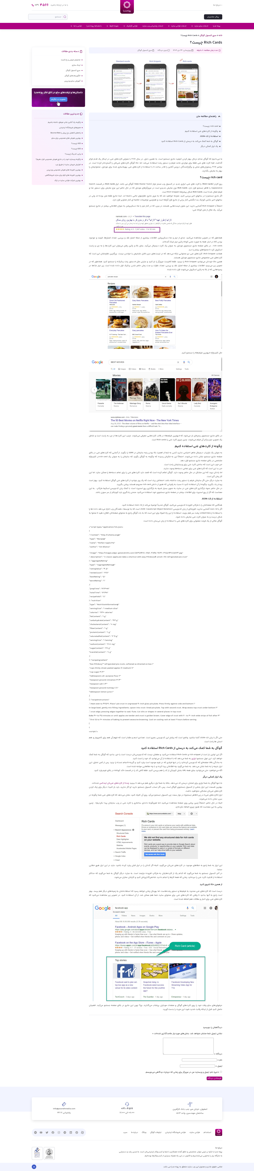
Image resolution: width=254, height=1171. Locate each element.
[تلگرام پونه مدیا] (64, 1132)
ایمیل (219, 1066)
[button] (219, 116)
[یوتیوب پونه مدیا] (41, 1132)
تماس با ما (78, 26)
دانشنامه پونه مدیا (94, 26)
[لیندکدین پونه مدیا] (70, 1132)
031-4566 (127, 1109)
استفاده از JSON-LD (209, 136)
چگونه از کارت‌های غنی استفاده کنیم (201, 131)
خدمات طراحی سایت (178, 26)
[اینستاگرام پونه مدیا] (59, 1132)
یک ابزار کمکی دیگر (209, 146)
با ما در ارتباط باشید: (59, 5)
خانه (220, 35)
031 (42, 5)
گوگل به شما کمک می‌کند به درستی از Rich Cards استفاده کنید (189, 141)
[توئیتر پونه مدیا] (47, 1132)
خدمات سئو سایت (201, 26)
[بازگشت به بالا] (34, 1167)
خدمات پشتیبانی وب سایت (152, 26)
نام (219, 1060)
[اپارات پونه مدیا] (82, 1132)
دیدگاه (218, 1054)
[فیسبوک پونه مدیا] (53, 1132)
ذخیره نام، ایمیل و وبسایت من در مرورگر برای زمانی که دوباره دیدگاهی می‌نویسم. (182, 1072)
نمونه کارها (114, 26)
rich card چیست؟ (210, 126)
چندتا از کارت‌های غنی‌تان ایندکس (114, 783)
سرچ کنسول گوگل (208, 35)
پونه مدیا (216, 26)
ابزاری (193, 758)
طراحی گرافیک (132, 26)
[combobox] (47, 17)
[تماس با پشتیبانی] (33, 5)
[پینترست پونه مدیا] (76, 1132)
